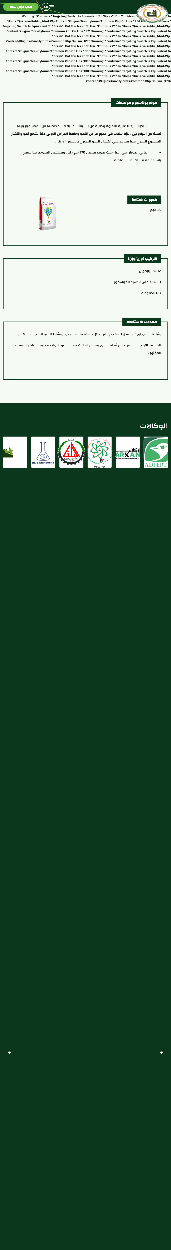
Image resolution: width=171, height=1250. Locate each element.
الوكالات (154, 425)
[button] (9, 1052)
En (46, 7)
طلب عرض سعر (21, 7)
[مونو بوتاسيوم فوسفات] (47, 213)
